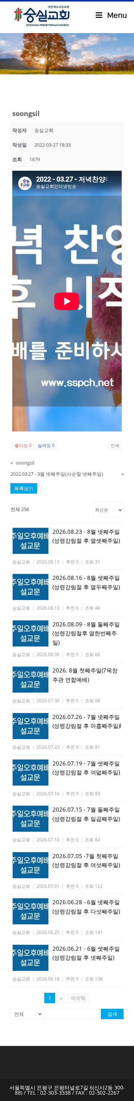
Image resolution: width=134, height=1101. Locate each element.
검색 (112, 1014)
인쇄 (115, 445)
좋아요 (23, 445)
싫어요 (46, 445)
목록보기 (24, 488)
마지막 (78, 998)
